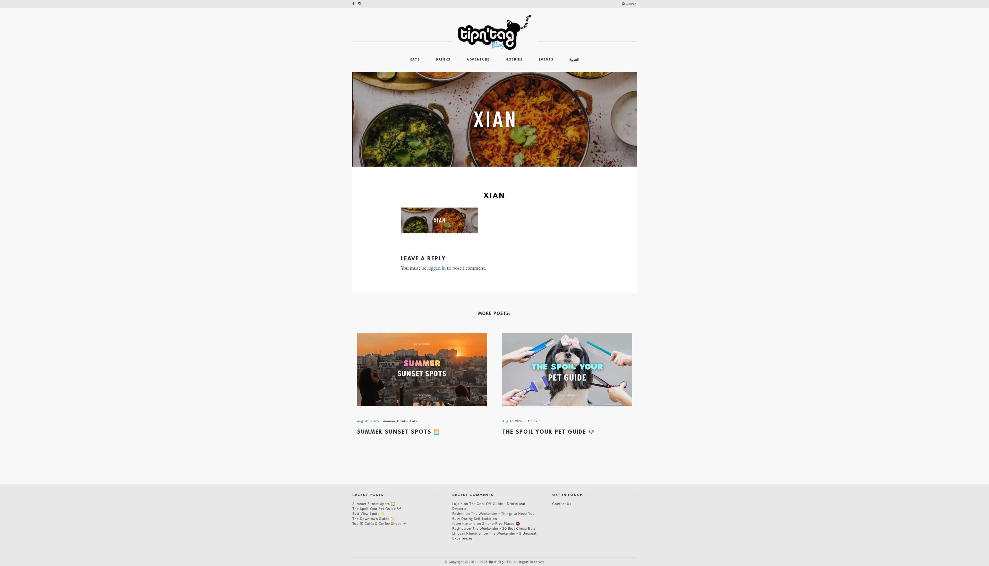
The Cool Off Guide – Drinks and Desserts (488, 506)
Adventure (478, 60)
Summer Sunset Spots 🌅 (398, 432)
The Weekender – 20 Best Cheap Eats (503, 528)
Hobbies (514, 60)
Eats (415, 60)
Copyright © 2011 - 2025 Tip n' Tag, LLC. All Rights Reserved (496, 561)
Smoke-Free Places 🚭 (501, 523)
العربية (574, 59)
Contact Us (561, 503)
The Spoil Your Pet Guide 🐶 (548, 432)
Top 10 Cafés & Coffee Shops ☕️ (379, 523)
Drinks (443, 60)
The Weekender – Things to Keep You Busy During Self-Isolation (493, 516)
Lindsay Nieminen (467, 533)
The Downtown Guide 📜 (373, 518)
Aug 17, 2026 (512, 421)
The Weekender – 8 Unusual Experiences (494, 536)
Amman (389, 421)
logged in (436, 267)
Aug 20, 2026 (368, 421)
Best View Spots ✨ (368, 513)
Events (546, 60)
